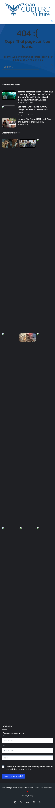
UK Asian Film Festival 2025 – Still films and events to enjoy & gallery (34, 120)
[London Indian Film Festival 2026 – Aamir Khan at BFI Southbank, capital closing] (45, 623)
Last (3, 746)
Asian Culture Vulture (43, 787)
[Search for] (52, 21)
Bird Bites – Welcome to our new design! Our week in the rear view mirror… (32, 109)
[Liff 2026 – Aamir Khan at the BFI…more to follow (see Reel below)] (10, 532)
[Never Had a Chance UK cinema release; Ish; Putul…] (10, 429)
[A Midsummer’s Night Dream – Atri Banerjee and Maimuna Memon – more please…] (27, 531)
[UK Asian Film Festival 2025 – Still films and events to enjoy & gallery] (9, 123)
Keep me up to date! (13, 776)
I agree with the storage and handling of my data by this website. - (29, 768)
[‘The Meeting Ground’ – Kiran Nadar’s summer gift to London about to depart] (45, 235)
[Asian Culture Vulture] (27, 9)
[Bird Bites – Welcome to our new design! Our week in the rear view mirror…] (9, 110)
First (3, 736)
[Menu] (3, 21)
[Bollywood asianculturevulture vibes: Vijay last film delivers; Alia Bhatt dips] (27, 337)
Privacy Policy (25, 769)
